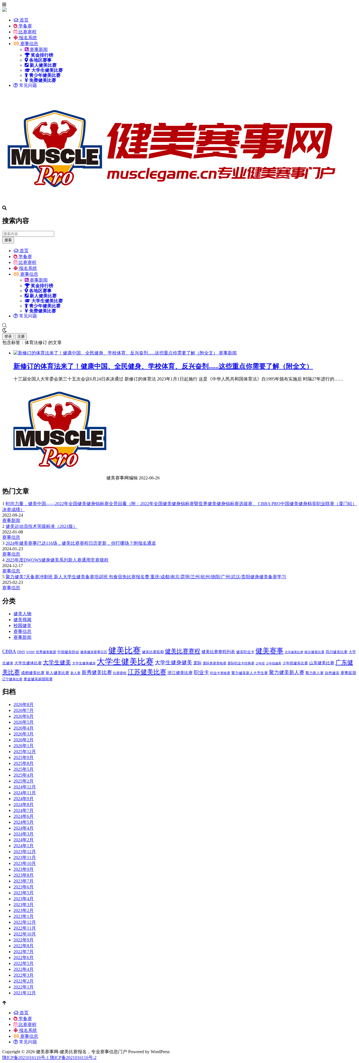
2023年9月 (23, 869)
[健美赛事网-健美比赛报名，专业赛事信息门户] (170, 203)
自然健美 (332, 673)
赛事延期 (348, 672)
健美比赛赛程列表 (218, 651)
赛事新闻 (38, 49)
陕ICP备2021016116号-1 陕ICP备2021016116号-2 (49, 1057)
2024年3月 (23, 834)
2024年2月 (23, 839)
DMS (21, 652)
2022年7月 (23, 951)
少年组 (260, 663)
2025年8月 (23, 763)
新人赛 (75, 673)
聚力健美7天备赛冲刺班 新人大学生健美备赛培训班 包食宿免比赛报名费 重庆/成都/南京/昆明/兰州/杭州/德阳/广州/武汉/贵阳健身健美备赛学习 (146, 576)
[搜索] (179, 325)
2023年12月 (24, 851)
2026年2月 (23, 739)
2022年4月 (23, 969)
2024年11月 (24, 792)
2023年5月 (23, 892)
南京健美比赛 (314, 652)
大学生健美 (57, 662)
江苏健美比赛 (147, 672)
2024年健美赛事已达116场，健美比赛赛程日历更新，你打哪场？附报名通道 (81, 543)
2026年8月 (23, 704)
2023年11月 (24, 857)
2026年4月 (23, 728)
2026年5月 (23, 722)
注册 (21, 336)
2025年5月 (23, 769)
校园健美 (22, 625)
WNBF (30, 652)
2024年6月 (23, 816)
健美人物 (22, 613)
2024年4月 (23, 828)
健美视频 (22, 619)
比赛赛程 (26, 31)
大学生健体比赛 (28, 663)
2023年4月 (23, 898)
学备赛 (24, 26)
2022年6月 (23, 957)
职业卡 (201, 672)
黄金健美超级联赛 (38, 679)
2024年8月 (23, 804)
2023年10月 (24, 863)
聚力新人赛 (314, 673)
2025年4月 (23, 775)
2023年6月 (23, 887)
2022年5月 (23, 963)
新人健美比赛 (57, 672)
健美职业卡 (245, 652)
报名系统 (27, 37)
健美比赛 (124, 650)
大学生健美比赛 (125, 661)
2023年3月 (23, 904)
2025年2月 (23, 781)
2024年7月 (23, 810)
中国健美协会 (68, 652)
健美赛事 (270, 650)
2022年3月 (23, 975)
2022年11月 (24, 928)
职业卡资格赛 (220, 673)
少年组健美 (273, 663)
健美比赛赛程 (182, 651)
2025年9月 (23, 757)
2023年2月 (23, 910)
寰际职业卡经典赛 (240, 663)
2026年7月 (23, 710)
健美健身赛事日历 (93, 652)
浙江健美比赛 (180, 672)
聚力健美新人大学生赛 (249, 673)
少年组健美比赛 (295, 663)
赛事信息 (28, 43)
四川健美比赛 (337, 652)
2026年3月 (23, 734)
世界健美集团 (46, 652)
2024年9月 (23, 798)
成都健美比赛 (33, 672)
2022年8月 (23, 945)
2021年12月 (24, 992)
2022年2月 (23, 981)
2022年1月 (23, 987)
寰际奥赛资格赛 (214, 663)
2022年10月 (24, 934)
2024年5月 (23, 822)
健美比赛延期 (153, 652)
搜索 (8, 240)
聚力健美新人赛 (286, 672)
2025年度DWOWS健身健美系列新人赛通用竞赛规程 (57, 560)
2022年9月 (23, 939)
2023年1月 (23, 916)
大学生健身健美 (173, 662)
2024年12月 (24, 787)
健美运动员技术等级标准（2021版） (41, 526)
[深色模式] (179, 330)
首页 (24, 20)
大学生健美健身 (84, 663)
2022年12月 (24, 922)
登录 (8, 336)
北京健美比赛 (294, 652)
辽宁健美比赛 (12, 679)
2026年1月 (23, 745)
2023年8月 (23, 875)
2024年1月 (23, 845)
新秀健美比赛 (97, 672)
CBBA (9, 651)
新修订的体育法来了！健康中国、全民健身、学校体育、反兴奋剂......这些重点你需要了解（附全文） (163, 366)
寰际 (197, 662)
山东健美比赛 (321, 662)
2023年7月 (23, 881)
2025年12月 (24, 751)
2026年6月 (23, 716)
